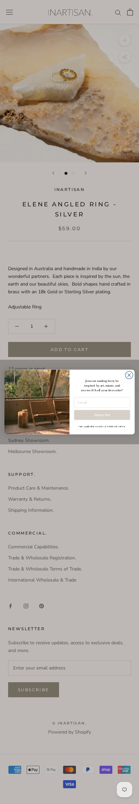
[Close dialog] (129, 375)
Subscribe (102, 415)
